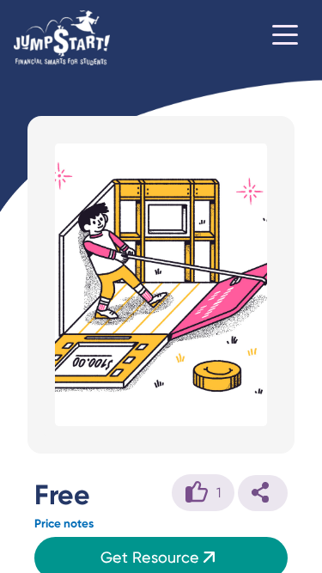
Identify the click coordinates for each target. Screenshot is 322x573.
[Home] (62, 37)
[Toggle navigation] (285, 37)
